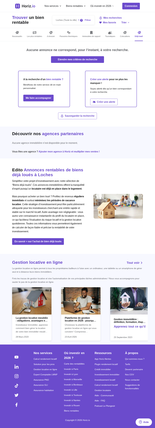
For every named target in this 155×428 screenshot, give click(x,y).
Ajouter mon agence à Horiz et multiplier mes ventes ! (69, 151)
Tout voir (133, 262)
